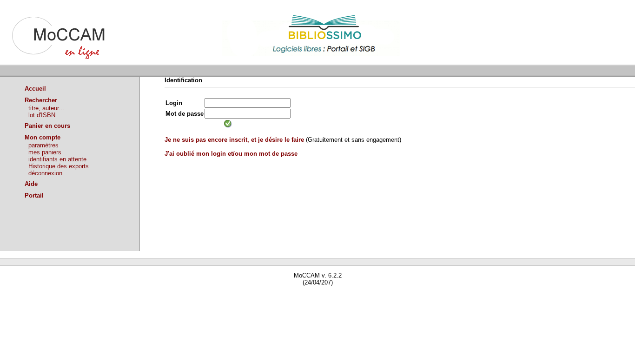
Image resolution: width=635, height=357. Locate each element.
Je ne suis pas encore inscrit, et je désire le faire (234, 139)
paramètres (43, 145)
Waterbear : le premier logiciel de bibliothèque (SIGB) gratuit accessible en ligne (107, 295)
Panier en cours (47, 125)
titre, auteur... (46, 108)
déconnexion (45, 173)
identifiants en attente (57, 159)
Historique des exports (58, 166)
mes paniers (44, 152)
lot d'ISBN (41, 115)
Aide (31, 183)
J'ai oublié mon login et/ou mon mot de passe (231, 153)
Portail (34, 195)
